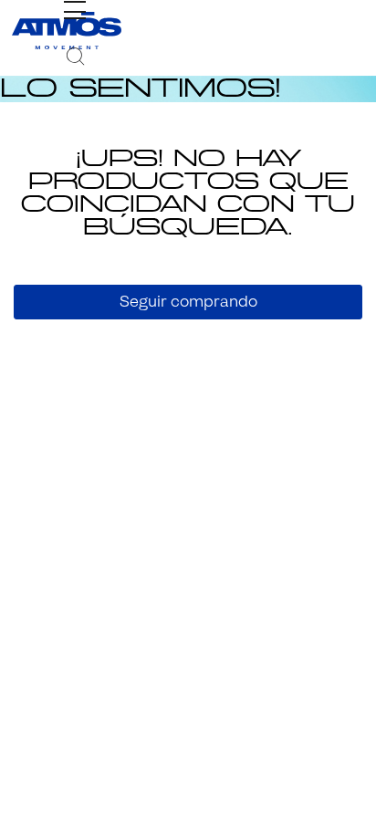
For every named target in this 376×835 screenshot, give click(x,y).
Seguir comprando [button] (188, 301)
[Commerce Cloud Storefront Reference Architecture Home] (66, 30)
